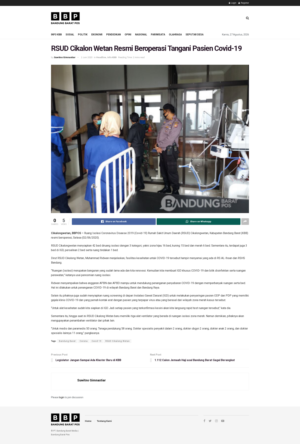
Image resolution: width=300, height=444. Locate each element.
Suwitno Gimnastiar (65, 57)
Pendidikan (113, 34)
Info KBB (56, 34)
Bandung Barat (67, 341)
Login (233, 3)
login (61, 397)
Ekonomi (96, 34)
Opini (128, 34)
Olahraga (175, 34)
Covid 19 (96, 341)
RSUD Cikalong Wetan (117, 341)
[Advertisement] (178, 17)
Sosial (70, 34)
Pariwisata (158, 34)
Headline (101, 57)
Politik (83, 34)
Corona (84, 341)
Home (88, 421)
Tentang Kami (104, 421)
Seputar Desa (194, 34)
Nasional (141, 34)
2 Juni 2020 (86, 57)
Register (244, 3)
